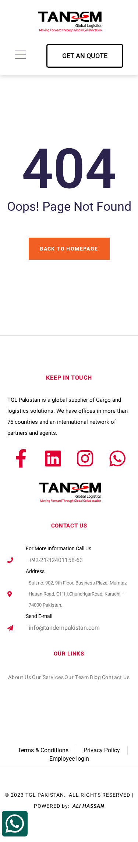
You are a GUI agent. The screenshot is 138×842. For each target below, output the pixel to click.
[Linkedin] (53, 458)
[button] (84, 56)
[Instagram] (85, 458)
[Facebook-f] (20, 458)
